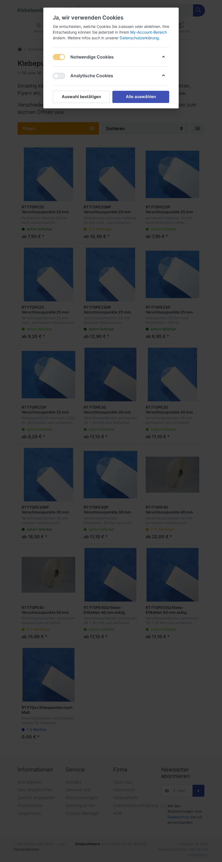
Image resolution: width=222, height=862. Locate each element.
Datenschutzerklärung (139, 37)
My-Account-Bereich (148, 32)
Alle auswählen (141, 96)
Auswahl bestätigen (81, 96)
